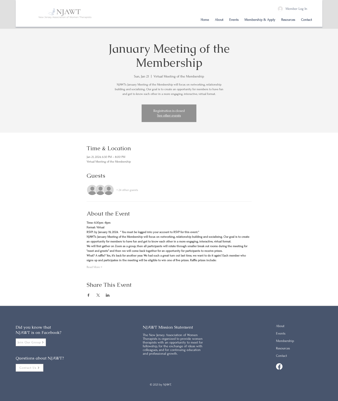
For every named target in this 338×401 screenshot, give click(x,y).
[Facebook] (279, 366)
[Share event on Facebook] (88, 295)
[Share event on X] (98, 295)
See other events (169, 115)
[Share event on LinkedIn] (108, 295)
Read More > (94, 267)
